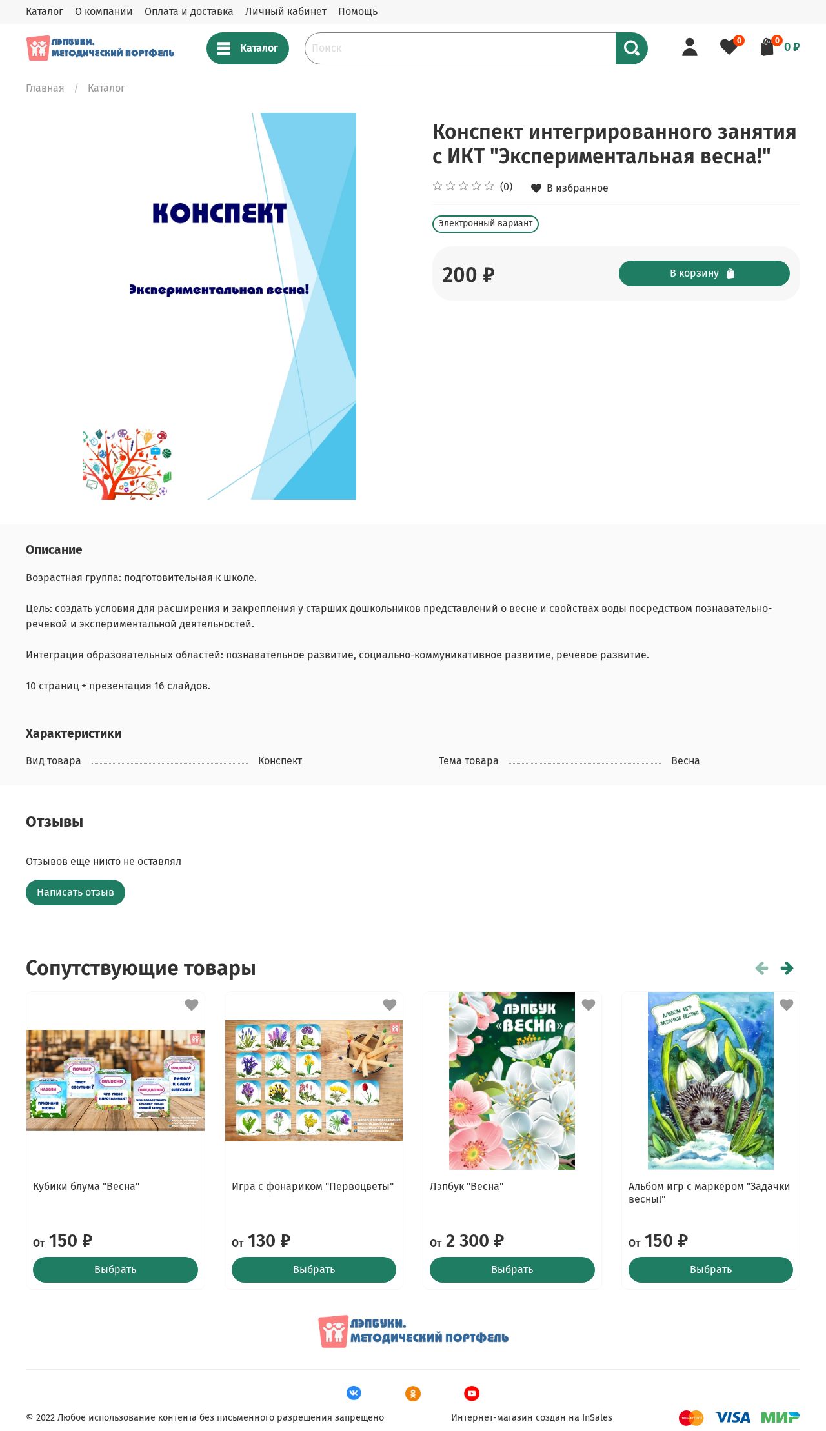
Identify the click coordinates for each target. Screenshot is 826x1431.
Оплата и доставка (189, 11)
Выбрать (115, 1269)
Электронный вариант (485, 223)
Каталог (44, 11)
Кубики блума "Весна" (86, 1186)
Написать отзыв (75, 892)
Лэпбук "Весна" (466, 1186)
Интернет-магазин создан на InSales (531, 1417)
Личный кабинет (286, 11)
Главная (45, 88)
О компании (104, 11)
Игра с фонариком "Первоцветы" (313, 1186)
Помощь (358, 11)
